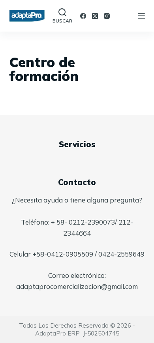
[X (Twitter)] (95, 16)
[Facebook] (83, 16)
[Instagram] (107, 16)
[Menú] (141, 15)
